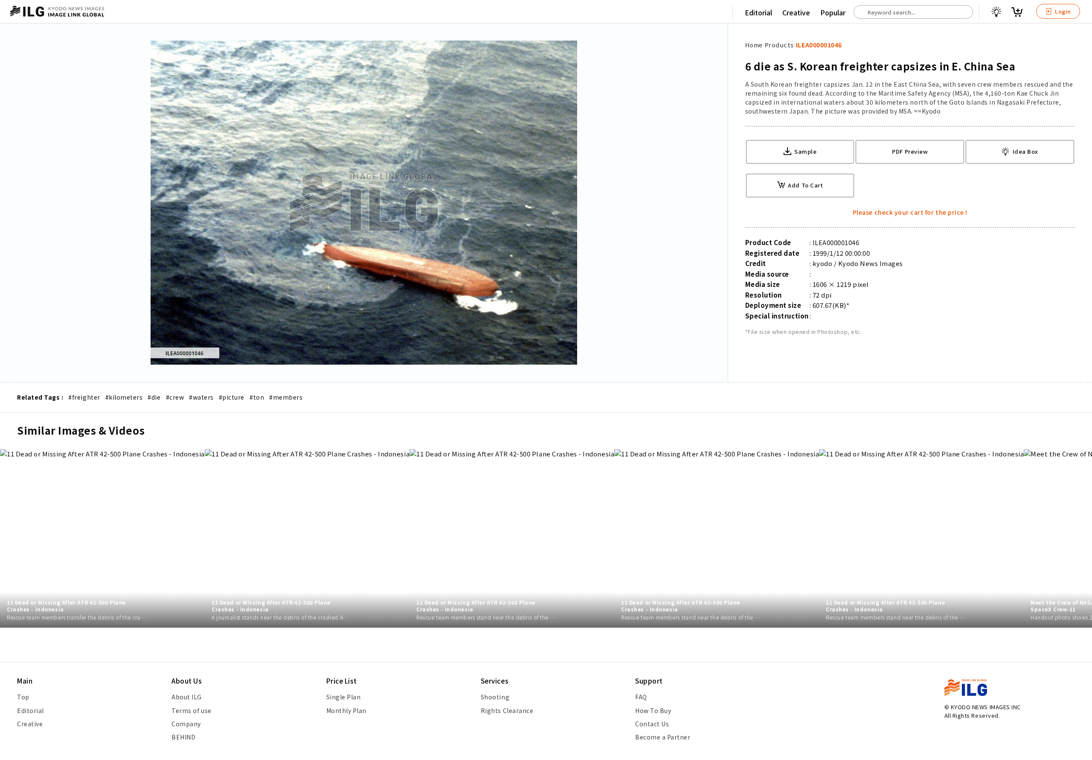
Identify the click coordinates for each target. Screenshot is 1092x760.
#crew (175, 397)
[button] (1081, 380)
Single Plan (343, 697)
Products (779, 45)
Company (186, 723)
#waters (201, 397)
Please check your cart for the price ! (910, 212)
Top (23, 697)
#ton (257, 397)
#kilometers (124, 397)
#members (285, 397)
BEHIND (183, 737)
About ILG (186, 697)
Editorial (758, 12)
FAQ (641, 697)
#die (154, 397)
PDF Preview (910, 151)
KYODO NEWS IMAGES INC (986, 707)
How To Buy (653, 710)
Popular (832, 12)
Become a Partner (662, 737)
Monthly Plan (346, 710)
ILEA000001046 (819, 45)
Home (754, 45)
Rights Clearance (507, 710)
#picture (231, 397)
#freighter (84, 397)
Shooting (495, 697)
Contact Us (652, 723)
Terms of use (191, 710)
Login (1062, 11)
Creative (796, 12)
